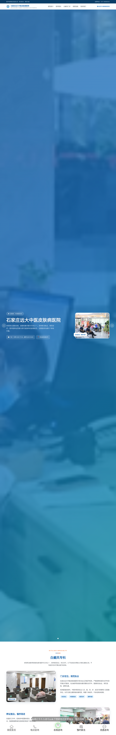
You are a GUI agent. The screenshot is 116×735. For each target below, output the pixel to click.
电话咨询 (34, 730)
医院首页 (11, 730)
